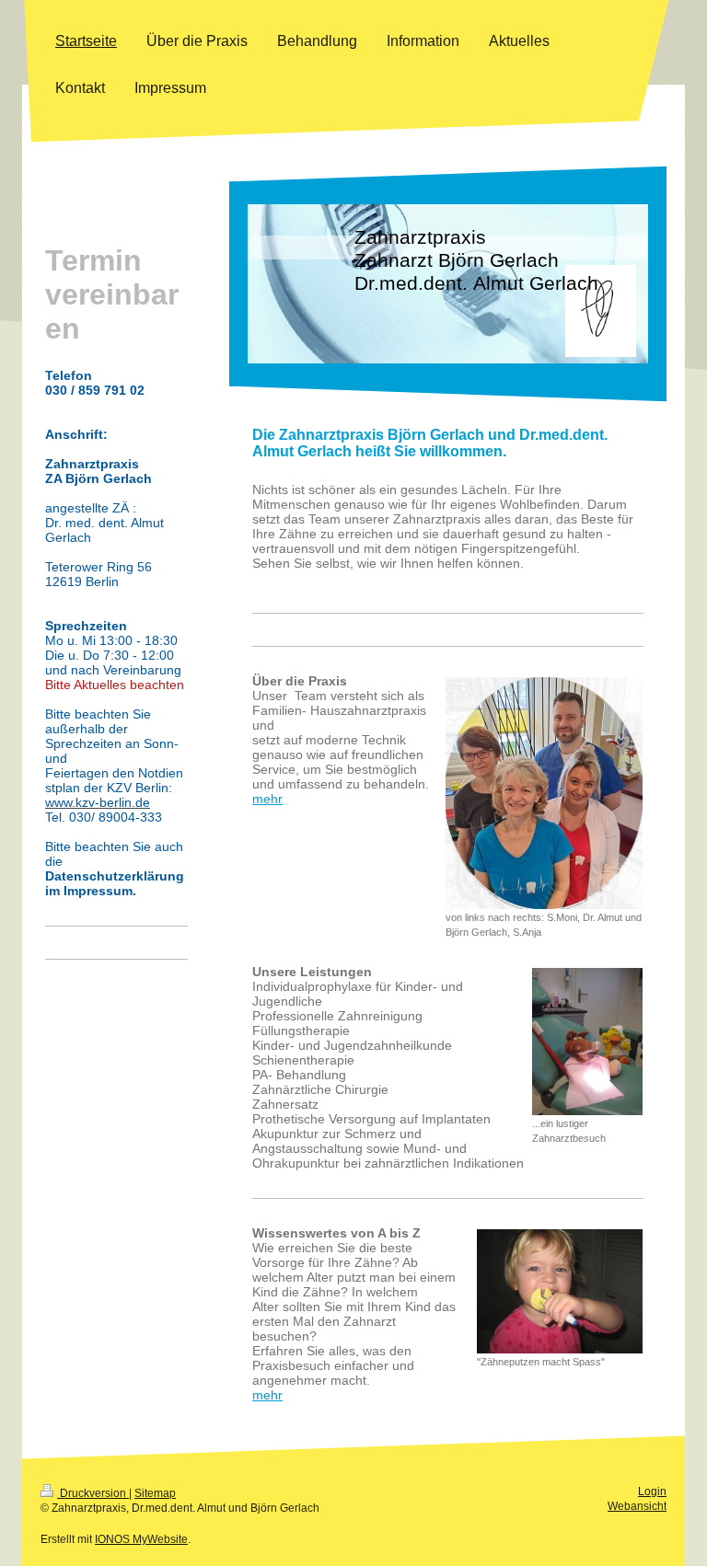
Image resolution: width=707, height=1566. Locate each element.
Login (652, 1491)
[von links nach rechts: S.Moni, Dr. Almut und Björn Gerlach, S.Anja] (544, 793)
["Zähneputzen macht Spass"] (560, 1291)
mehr (267, 798)
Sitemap (155, 1493)
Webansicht (637, 1506)
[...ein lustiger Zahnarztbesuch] (587, 1041)
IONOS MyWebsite (141, 1539)
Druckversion (93, 1493)
